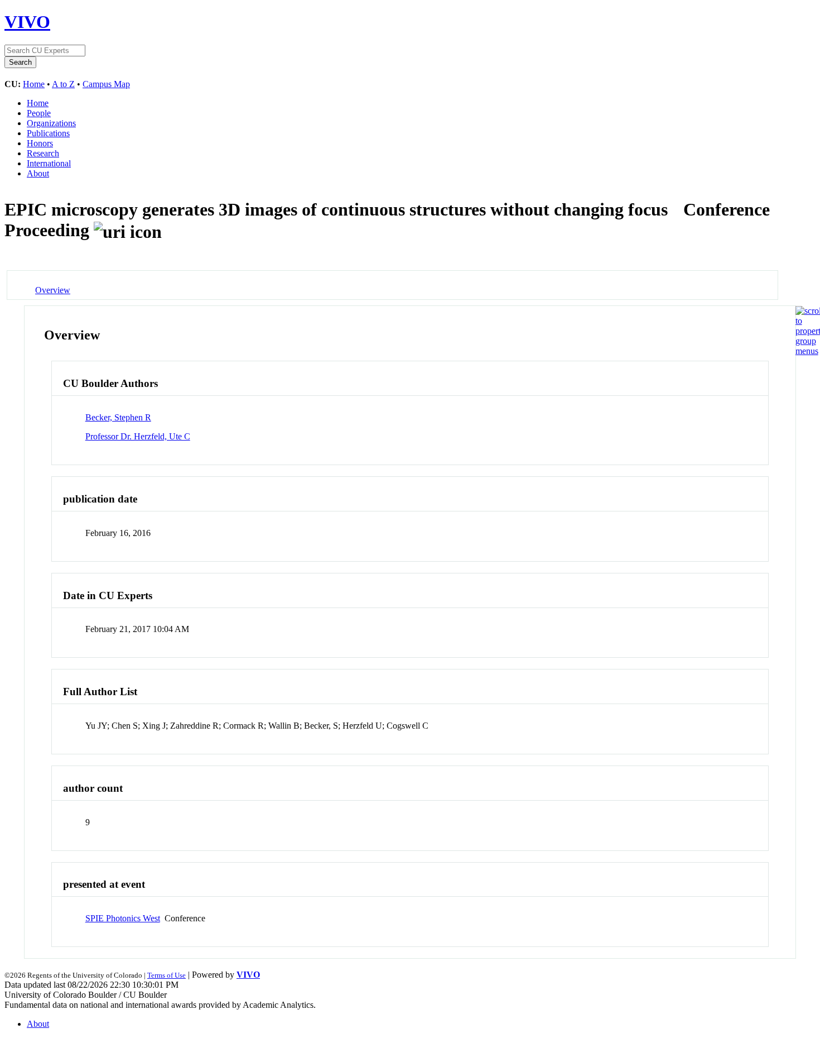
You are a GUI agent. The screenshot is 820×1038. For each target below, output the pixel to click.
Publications (48, 133)
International (49, 163)
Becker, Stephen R (118, 417)
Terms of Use (166, 975)
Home (34, 84)
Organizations (51, 123)
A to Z (63, 84)
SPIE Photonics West (122, 918)
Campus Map (106, 84)
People (39, 113)
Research (43, 153)
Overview (52, 290)
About (38, 173)
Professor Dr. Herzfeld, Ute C (137, 436)
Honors (40, 143)
